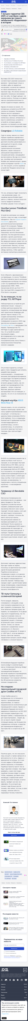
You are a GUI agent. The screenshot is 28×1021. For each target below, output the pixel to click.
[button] (26, 1)
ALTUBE (26, 980)
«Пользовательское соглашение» (9, 956)
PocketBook (5, 325)
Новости (3, 984)
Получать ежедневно (10, 951)
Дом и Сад (22, 980)
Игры (6, 980)
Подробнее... (5, 1014)
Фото (14, 980)
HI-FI (18, 980)
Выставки (14, 878)
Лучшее (3, 989)
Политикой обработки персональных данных (11, 957)
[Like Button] (5, 34)
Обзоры (3, 987)
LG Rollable (17, 130)
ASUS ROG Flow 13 (12, 401)
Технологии (4, 992)
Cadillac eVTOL (17, 872)
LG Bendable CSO (8, 876)
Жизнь (2, 1000)
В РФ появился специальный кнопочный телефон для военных (16, 844)
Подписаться (14, 948)
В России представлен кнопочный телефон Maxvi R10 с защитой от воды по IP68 (16, 861)
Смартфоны (14, 8)
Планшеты (8, 8)
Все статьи (14, 835)
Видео (2, 995)
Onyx (12, 325)
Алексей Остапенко (9, 30)
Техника (19, 8)
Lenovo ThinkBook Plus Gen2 (16, 874)
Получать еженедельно (11, 953)
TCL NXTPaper (8, 878)
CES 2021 (6, 874)
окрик (22, 163)
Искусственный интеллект (2, 980)
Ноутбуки (3, 8)
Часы (10, 980)
